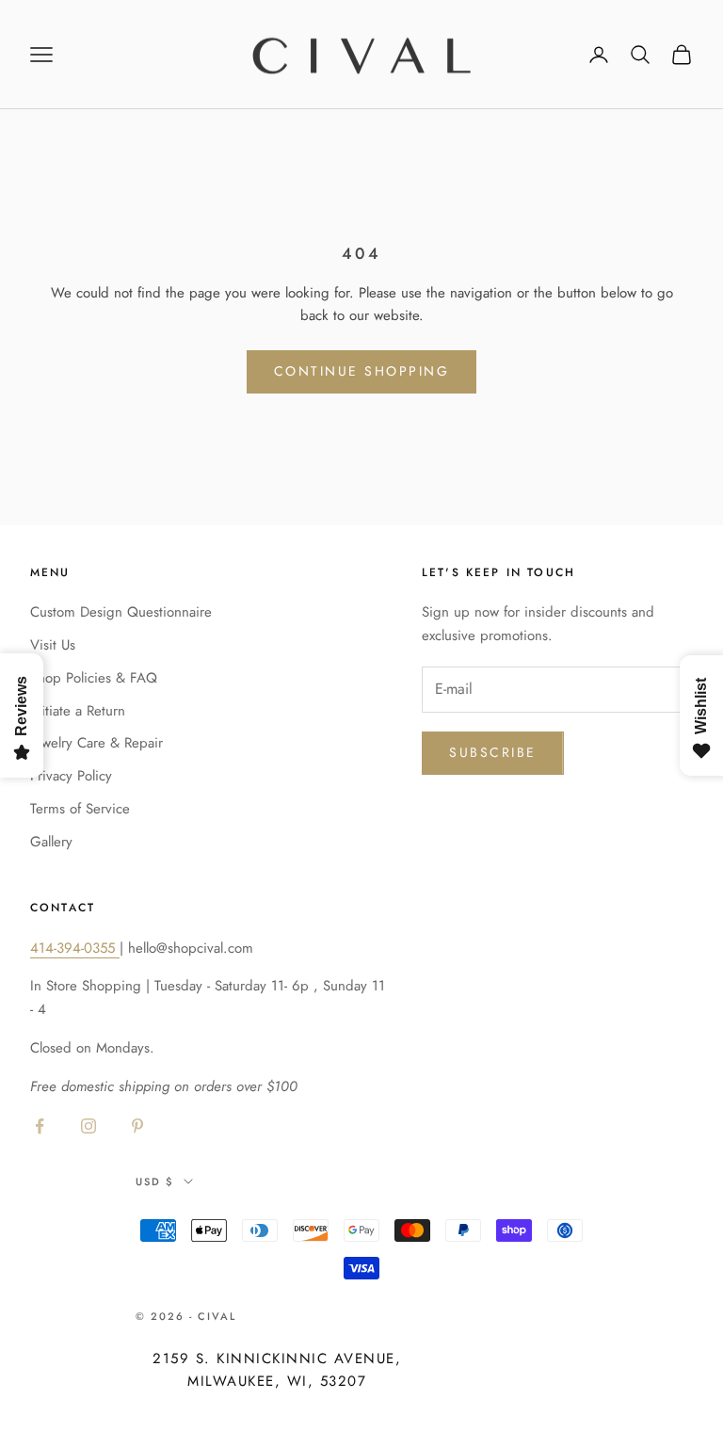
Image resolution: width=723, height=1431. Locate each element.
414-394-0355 (75, 948)
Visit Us (52, 645)
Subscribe (493, 752)
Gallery (51, 841)
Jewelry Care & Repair (96, 742)
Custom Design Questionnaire (121, 612)
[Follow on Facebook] (39, 1126)
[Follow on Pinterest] (137, 1126)
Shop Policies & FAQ (93, 677)
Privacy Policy (71, 775)
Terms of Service (80, 808)
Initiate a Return (77, 710)
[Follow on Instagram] (88, 1126)
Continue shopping (362, 371)
